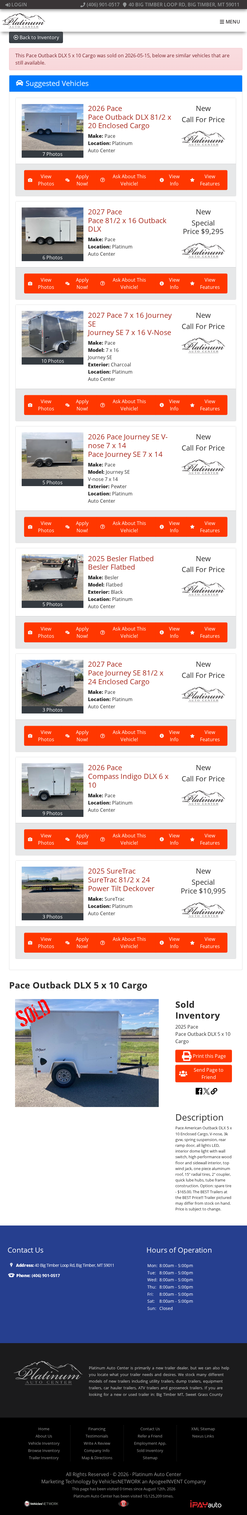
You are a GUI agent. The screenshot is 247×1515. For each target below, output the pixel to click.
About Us (44, 1436)
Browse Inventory (44, 1450)
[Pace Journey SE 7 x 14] (52, 455)
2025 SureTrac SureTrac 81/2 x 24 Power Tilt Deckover (121, 879)
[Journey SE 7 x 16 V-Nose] (52, 334)
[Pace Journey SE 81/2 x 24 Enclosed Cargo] (52, 683)
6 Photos (52, 257)
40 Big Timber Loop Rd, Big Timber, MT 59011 (183, 4)
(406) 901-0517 (102, 4)
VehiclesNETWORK (120, 1481)
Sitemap (150, 1457)
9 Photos (52, 813)
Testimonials (97, 1436)
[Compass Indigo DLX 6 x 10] (52, 786)
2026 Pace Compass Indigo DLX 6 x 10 (128, 776)
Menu (232, 21)
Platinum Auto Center (156, 1474)
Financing (96, 1428)
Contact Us (150, 1428)
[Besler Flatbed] (52, 577)
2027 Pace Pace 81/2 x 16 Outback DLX (127, 220)
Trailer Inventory (44, 1457)
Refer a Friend (150, 1436)
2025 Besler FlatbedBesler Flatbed (121, 562)
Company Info (97, 1450)
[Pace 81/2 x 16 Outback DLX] (52, 230)
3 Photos (52, 710)
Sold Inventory (150, 1450)
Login (18, 4)
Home (43, 1428)
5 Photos (52, 482)
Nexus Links (203, 1436)
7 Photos (52, 154)
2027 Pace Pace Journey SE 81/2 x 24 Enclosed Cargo (126, 672)
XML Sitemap (203, 1428)
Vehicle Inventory (44, 1443)
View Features (210, 180)
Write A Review (97, 1443)
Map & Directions (97, 1457)
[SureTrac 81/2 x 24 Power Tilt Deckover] (52, 890)
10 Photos (52, 361)
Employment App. (150, 1443)
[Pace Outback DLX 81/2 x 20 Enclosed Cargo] (52, 127)
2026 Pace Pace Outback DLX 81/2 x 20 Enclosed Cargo (129, 117)
